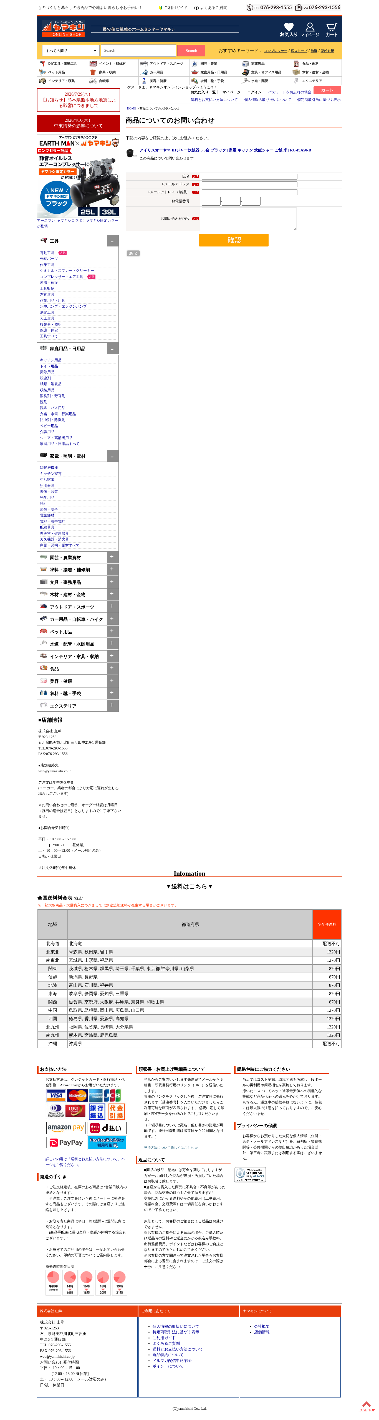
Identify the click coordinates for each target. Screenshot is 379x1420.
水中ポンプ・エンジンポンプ (63, 306)
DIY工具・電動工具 (62, 64)
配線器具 (47, 527)
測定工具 (47, 313)
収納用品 (47, 390)
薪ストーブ (299, 51)
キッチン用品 (51, 360)
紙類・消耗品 (51, 384)
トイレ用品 (49, 366)
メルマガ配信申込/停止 (173, 1360)
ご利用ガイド (176, 7)
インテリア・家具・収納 (74, 656)
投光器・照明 (51, 325)
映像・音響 (49, 492)
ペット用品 (56, 72)
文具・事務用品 (65, 582)
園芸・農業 (209, 64)
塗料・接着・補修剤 (70, 569)
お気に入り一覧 (203, 92)
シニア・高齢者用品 (56, 438)
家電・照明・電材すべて (60, 545)
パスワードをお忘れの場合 (289, 92)
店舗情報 (262, 1332)
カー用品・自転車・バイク (76, 619)
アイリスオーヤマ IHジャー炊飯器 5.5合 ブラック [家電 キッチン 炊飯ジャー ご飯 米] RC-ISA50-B (225, 150)
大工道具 (47, 318)
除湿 (314, 51)
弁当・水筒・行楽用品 (58, 414)
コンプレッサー (275, 51)
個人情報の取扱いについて (176, 1326)
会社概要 (262, 1326)
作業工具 (47, 265)
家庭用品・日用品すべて (60, 444)
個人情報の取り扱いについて (267, 100)
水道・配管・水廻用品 (72, 644)
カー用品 (156, 72)
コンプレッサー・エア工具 (61, 277)
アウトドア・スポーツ (166, 64)
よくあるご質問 (213, 7)
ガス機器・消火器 (54, 539)
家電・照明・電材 (67, 456)
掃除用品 (47, 372)
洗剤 (43, 402)
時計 (43, 503)
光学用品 (47, 498)
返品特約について (168, 1354)
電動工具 (47, 253)
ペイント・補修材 (112, 64)
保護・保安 (49, 330)
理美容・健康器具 (54, 533)
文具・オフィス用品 (266, 72)
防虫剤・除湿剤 (52, 420)
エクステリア (312, 81)
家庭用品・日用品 (214, 72)
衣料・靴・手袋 (212, 81)
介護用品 (47, 432)
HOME (131, 108)
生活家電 (47, 480)
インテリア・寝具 (61, 81)
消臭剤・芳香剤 (52, 396)
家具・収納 (107, 72)
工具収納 (47, 289)
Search (191, 51)
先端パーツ (49, 259)
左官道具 (47, 295)
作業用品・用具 (52, 301)
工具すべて (49, 336)
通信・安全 (49, 510)
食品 (54, 668)
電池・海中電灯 (52, 522)
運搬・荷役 (49, 283)
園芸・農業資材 (65, 557)
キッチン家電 (51, 474)
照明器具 (47, 486)
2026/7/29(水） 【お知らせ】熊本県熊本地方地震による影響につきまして (78, 100)
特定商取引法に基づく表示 (319, 100)
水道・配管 (259, 81)
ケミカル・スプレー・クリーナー (67, 271)
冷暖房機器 (49, 468)
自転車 (104, 81)
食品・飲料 (310, 64)
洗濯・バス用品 (52, 408)
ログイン (254, 92)
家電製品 (258, 64)
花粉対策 (327, 51)
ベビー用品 (49, 426)
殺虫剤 (45, 378)
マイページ (232, 92)
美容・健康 (158, 81)
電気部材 (47, 515)
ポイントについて (168, 1366)
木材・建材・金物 (315, 72)
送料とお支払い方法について (214, 100)
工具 (54, 241)
